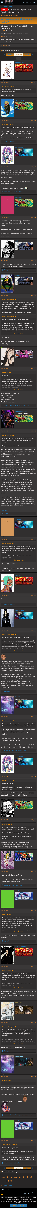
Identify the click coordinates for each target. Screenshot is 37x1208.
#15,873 (33, 776)
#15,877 (33, 966)
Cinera (17, 697)
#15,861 (33, 82)
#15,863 (33, 167)
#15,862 (33, 120)
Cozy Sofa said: (6, 915)
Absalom (5, 15)
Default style (7, 1190)
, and (16, 405)
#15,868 (33, 431)
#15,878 (33, 1022)
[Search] (34, 2)
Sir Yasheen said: (7, 721)
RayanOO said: (6, 373)
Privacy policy (25, 1193)
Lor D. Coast (19, 100)
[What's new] (30, 2)
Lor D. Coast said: (7, 86)
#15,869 (33, 539)
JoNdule (18, 197)
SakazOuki (19, 800)
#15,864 (33, 217)
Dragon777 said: (7, 780)
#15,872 (33, 716)
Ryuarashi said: (7, 124)
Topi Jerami (19, 610)
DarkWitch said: (7, 543)
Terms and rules (14, 1193)
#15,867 (33, 368)
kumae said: (6, 1080)
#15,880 (33, 1140)
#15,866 (33, 295)
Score (17, 891)
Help (32, 1193)
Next (26, 54)
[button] (2, 2)
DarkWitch (19, 147)
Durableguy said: (7, 435)
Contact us (4, 1193)
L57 (16, 349)
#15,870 (33, 595)
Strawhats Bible (21, 947)
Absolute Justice (21, 852)
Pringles (18, 276)
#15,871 (33, 630)
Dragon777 (19, 519)
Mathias (18, 241)
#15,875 (33, 871)
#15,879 (33, 1076)
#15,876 (33, 910)
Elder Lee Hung (21, 411)
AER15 (17, 575)
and (13, 192)
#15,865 (33, 261)
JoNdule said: (6, 824)
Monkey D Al (20, 62)
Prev (10, 54)
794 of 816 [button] (18, 54)
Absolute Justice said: (8, 1145)
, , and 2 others (18, 1115)
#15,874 (33, 820)
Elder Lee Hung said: (8, 300)
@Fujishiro (5, 510)
